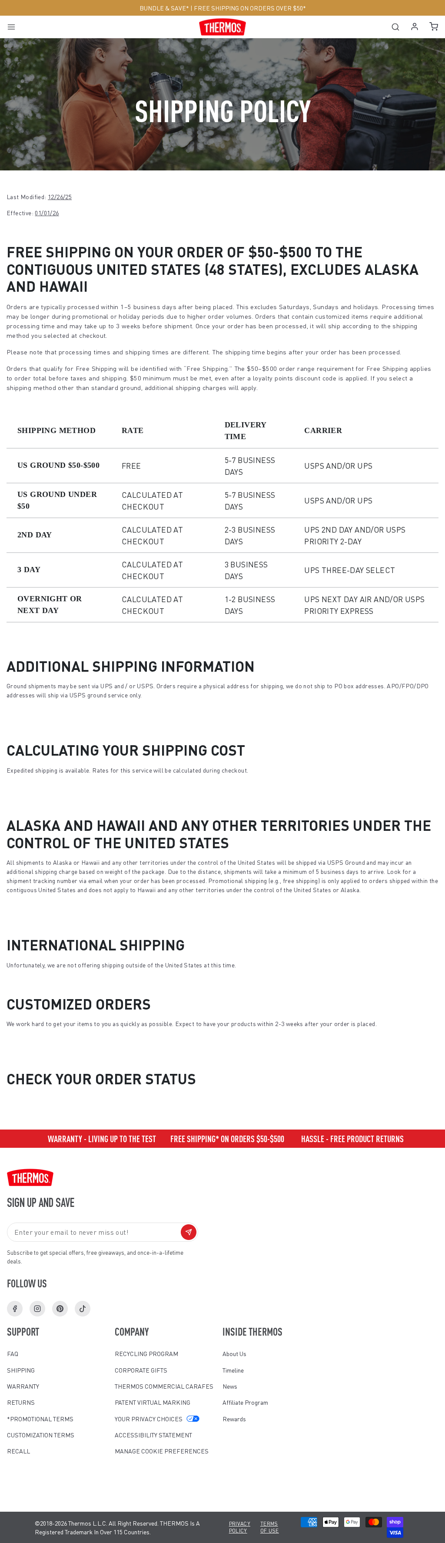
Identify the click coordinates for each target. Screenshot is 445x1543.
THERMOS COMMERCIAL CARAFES (164, 1386)
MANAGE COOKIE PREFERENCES (162, 1451)
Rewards (234, 1419)
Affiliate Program (245, 1402)
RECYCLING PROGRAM (146, 1353)
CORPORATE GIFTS (141, 1370)
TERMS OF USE (269, 1527)
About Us (234, 1353)
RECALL (18, 1451)
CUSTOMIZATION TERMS (40, 1435)
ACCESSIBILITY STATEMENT (153, 1435)
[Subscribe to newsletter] (188, 1232)
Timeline (233, 1370)
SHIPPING (21, 1370)
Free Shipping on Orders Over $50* (250, 8)
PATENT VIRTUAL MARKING (152, 1402)
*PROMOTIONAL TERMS (40, 1419)
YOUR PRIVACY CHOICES (149, 1419)
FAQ (12, 1353)
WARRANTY (23, 1386)
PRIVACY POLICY (239, 1527)
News (229, 1386)
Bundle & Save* (164, 8)
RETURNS (21, 1402)
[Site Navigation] (14, 26)
